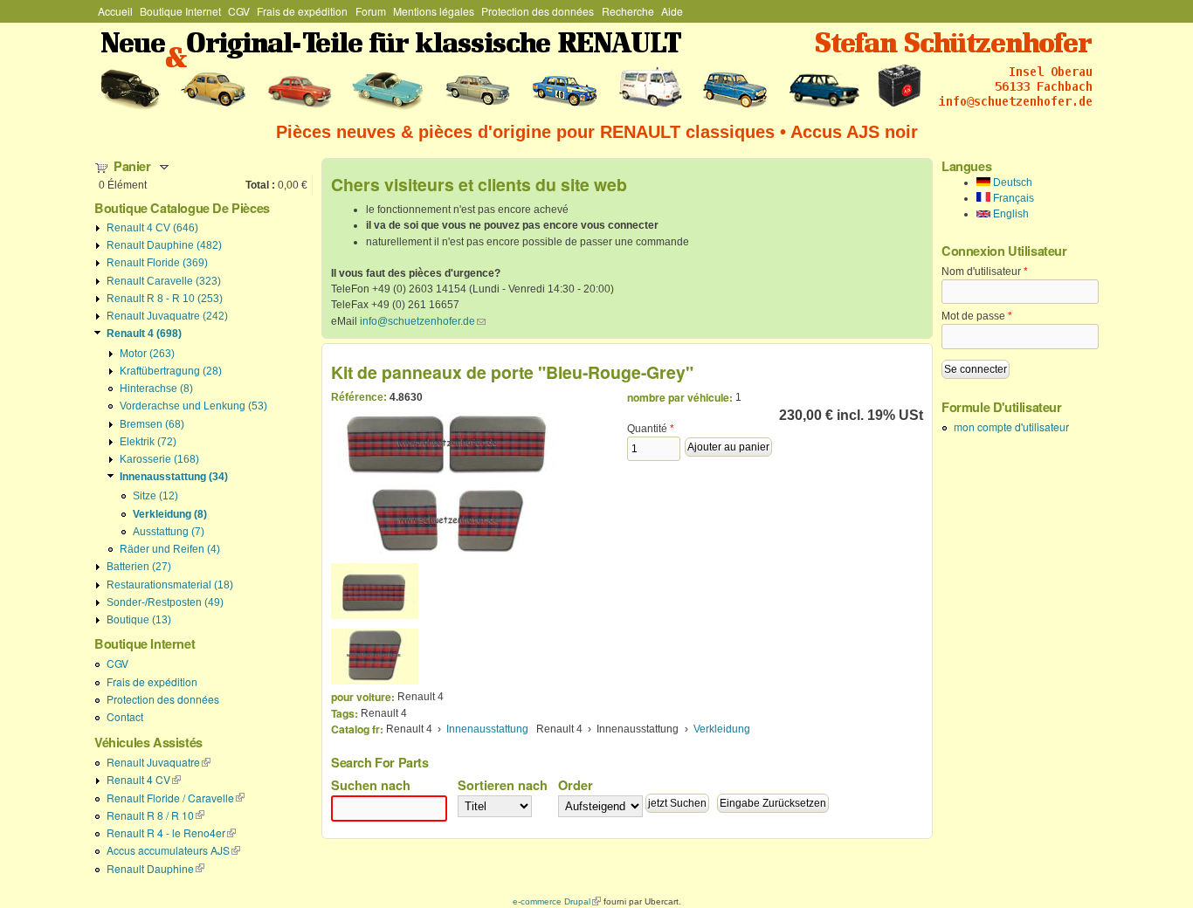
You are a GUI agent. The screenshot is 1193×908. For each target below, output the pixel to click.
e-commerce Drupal (557, 901)
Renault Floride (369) (157, 263)
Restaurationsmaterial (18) (170, 585)
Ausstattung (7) (168, 532)
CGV (239, 10)
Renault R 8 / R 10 (155, 815)
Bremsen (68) (152, 424)
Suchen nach (370, 785)
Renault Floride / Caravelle (176, 797)
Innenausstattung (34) (174, 477)
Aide (672, 10)
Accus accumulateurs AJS (173, 850)
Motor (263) (147, 353)
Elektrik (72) (148, 442)
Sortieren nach (503, 785)
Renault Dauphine (155, 868)
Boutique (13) (139, 620)
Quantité (650, 429)
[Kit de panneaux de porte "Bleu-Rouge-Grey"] (374, 591)
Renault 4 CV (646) (152, 228)
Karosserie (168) (159, 459)
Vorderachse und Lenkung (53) (193, 406)
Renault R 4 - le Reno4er (171, 832)
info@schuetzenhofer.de (423, 321)
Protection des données (537, 10)
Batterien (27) (139, 567)
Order (575, 785)
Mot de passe (976, 316)
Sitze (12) (155, 496)
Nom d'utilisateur (984, 271)
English (1009, 214)
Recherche (628, 10)
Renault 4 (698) (144, 333)
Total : (260, 185)
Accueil (115, 10)
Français (1012, 198)
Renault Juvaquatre (158, 761)
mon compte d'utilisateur (1011, 426)
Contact (125, 716)
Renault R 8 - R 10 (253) (165, 298)
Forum (370, 10)
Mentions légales (433, 10)
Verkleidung (721, 729)
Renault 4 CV (144, 779)
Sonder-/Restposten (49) (165, 602)
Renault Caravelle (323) (164, 281)
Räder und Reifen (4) (170, 549)
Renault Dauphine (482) (164, 245)
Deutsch (1011, 182)
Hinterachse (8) (156, 388)
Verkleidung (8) (170, 514)
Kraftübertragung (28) (171, 371)
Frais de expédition (302, 10)
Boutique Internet (180, 10)
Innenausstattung (487, 729)
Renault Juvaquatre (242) (167, 316)
